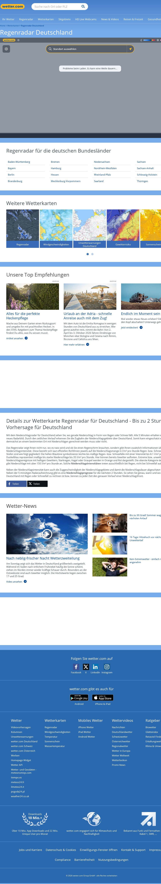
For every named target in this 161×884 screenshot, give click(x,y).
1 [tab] (87, 254)
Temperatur (51, 736)
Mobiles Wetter (90, 720)
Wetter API (16, 764)
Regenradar (51, 727)
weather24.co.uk (20, 796)
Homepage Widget (21, 760)
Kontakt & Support (133, 850)
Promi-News (118, 764)
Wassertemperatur (55, 746)
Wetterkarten (13, 25)
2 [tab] (92, 254)
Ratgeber (153, 720)
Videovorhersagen (21, 727)
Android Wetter (86, 736)
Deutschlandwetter (122, 732)
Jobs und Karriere (30, 850)
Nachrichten (118, 727)
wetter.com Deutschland (24, 741)
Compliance (63, 860)
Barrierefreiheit (84, 860)
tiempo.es (16, 777)
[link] (8, 19)
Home (2, 25)
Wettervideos (122, 720)
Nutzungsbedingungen (113, 860)
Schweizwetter (120, 736)
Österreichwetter (121, 741)
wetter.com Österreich (23, 750)
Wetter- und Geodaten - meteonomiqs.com (23, 771)
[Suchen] (82, 6)
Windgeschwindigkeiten (57, 732)
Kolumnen (16, 732)
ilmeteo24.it (17, 786)
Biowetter (151, 727)
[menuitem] (8, 19)
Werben (15, 755)
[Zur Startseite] (12, 6)
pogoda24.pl (18, 791)
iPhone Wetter (86, 727)
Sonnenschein (52, 741)
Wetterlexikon (119, 760)
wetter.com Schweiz (22, 746)
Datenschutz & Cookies (61, 850)
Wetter (16, 720)
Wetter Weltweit (120, 755)
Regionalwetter (120, 746)
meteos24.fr (17, 782)
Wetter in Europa (121, 750)
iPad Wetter (84, 732)
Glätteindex (152, 732)
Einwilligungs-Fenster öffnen (98, 850)
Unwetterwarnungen (22, 736)
